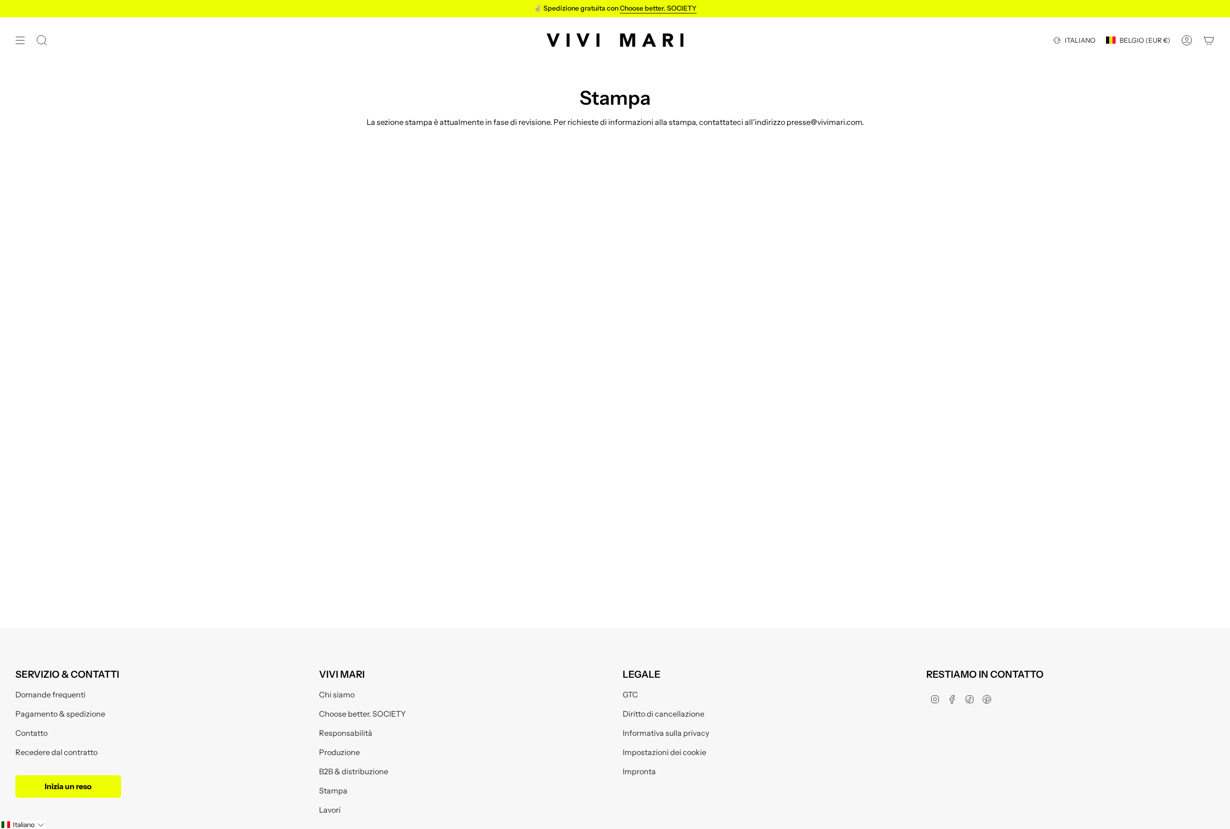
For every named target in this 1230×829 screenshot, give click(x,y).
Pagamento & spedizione (60, 714)
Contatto (31, 733)
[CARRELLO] (1209, 40)
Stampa (333, 790)
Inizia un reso (68, 786)
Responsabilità (345, 733)
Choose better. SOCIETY (362, 714)
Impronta (639, 771)
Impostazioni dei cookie (664, 752)
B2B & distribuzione (353, 771)
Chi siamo (337, 694)
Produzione (339, 752)
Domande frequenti (50, 694)
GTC (630, 694)
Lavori (330, 810)
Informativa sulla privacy (666, 733)
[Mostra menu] (20, 40)
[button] (22, 824)
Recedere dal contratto (56, 752)
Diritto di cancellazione (663, 714)
